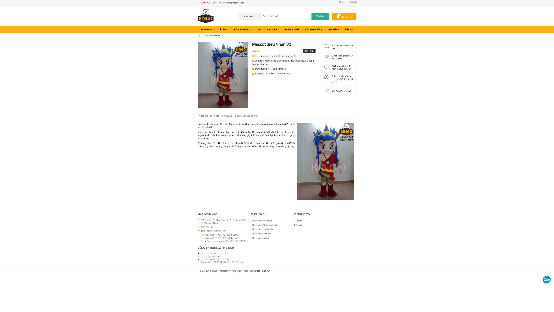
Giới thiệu (298, 225)
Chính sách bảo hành (261, 234)
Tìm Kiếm (320, 16)
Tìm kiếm (298, 221)
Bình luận (227, 116)
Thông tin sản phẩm (209, 116)
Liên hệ (256, 51)
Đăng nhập (343, 2)
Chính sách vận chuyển (246, 116)
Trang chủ (201, 35)
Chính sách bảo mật (261, 238)
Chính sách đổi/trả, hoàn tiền (265, 225)
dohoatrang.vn (263, 271)
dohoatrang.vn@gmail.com (233, 3)
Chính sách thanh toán (262, 221)
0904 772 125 (207, 227)
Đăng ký (354, 2)
